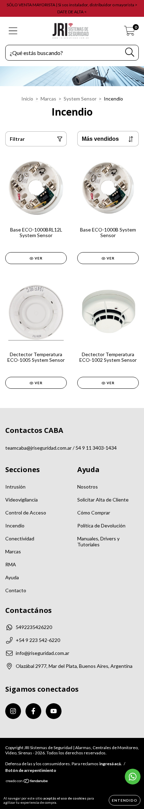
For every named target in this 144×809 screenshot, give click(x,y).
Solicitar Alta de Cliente (103, 500)
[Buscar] (130, 52)
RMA (10, 564)
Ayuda (12, 577)
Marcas (48, 99)
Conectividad (19, 538)
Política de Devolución (101, 525)
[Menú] (13, 31)
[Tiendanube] (27, 781)
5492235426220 (34, 627)
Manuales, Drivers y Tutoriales (98, 541)
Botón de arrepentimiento (30, 770)
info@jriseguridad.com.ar (42, 653)
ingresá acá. (110, 763)
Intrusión (15, 487)
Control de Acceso (25, 513)
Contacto (15, 590)
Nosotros (87, 487)
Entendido (124, 800)
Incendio (14, 525)
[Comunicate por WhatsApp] (133, 776)
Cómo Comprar (93, 513)
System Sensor (80, 99)
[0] (129, 33)
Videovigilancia (21, 500)
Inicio (27, 99)
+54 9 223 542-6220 (38, 640)
